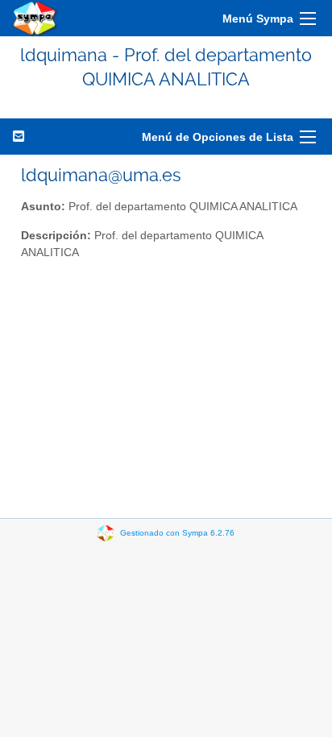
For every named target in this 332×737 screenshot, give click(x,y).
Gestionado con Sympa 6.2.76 (177, 532)
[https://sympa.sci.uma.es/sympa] (35, 18)
